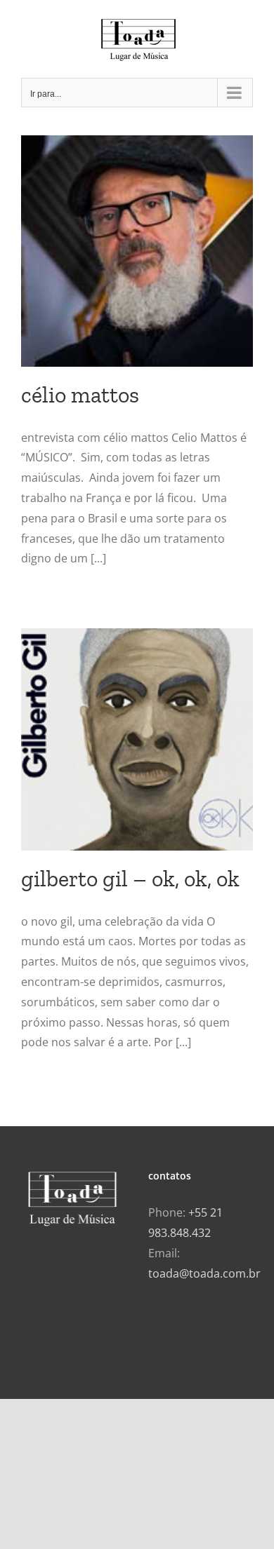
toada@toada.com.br (204, 1273)
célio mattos (80, 394)
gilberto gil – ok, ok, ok (130, 878)
